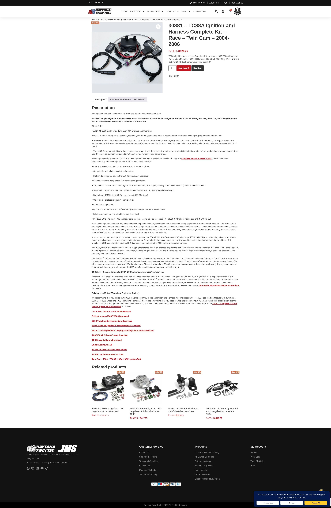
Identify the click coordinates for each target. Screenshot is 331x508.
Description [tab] (100, 99)
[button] (158, 26)
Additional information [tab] (120, 99)
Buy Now (197, 68)
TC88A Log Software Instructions (107, 354)
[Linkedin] (37, 468)
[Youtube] (42, 468)
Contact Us (199, 11)
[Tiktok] (46, 468)
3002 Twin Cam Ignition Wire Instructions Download (116, 325)
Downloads (153, 11)
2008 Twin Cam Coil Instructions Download (112, 321)
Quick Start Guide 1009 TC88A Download (111, 311)
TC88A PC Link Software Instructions (109, 349)
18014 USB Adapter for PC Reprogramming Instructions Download (123, 330)
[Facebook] (28, 468)
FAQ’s (184, 11)
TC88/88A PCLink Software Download (110, 335)
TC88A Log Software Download (107, 340)
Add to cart (183, 68)
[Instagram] (32, 468)
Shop (101, 19)
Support (171, 11)
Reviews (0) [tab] (139, 99)
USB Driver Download (102, 345)
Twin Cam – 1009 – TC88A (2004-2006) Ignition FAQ (116, 359)
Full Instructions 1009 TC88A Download (110, 316)
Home (124, 11)
